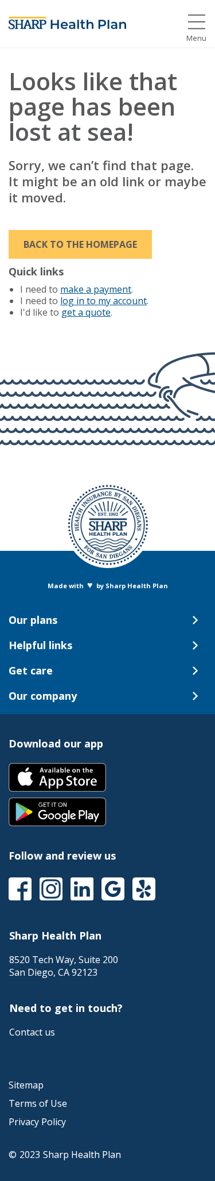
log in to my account (103, 300)
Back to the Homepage (80, 244)
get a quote (86, 312)
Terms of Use (38, 1103)
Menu (196, 38)
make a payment (95, 289)
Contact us (32, 1032)
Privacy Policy (37, 1121)
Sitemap (26, 1085)
